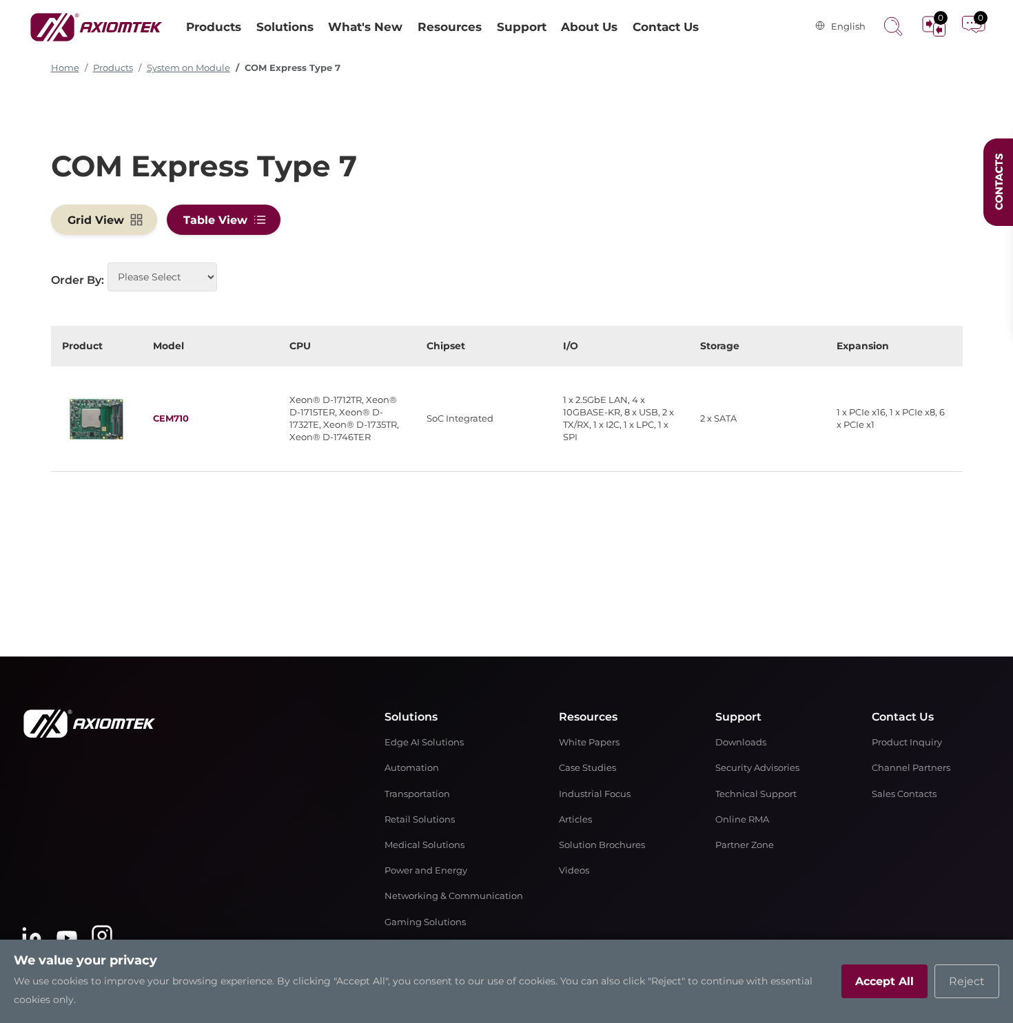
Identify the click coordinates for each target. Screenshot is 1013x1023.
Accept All (884, 981)
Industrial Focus (595, 794)
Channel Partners (911, 768)
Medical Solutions (424, 845)
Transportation (417, 794)
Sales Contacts (904, 794)
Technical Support (756, 794)
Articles (575, 819)
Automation (412, 768)
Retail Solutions (420, 819)
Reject (967, 981)
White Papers (589, 742)
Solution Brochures (602, 845)
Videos (574, 870)
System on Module (188, 68)
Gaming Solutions (425, 922)
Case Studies (587, 768)
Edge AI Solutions (424, 742)
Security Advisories (757, 768)
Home (65, 68)
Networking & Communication (454, 896)
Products (113, 68)
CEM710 (171, 418)
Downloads (740, 742)
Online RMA (742, 819)
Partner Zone (744, 845)
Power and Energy (426, 870)
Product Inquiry (907, 742)
